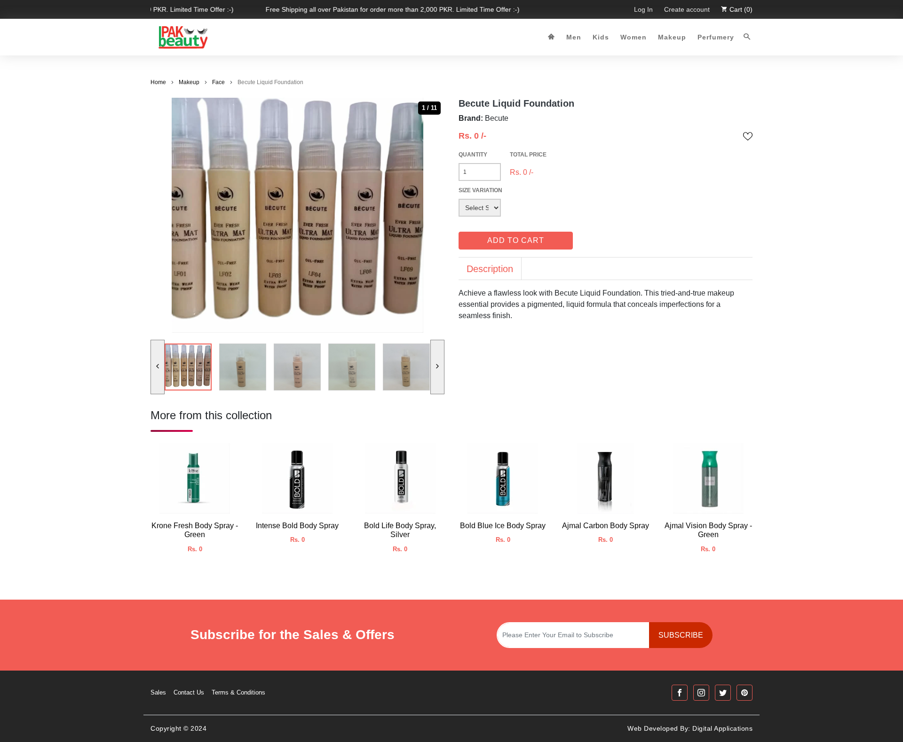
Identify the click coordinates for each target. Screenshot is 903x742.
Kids (601, 37)
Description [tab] (490, 269)
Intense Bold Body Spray (297, 526)
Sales (158, 692)
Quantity (473, 154)
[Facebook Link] (680, 693)
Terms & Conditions (238, 692)
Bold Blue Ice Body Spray (503, 526)
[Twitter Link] (723, 693)
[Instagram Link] (701, 693)
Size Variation (480, 190)
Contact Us (189, 692)
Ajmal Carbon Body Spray (605, 526)
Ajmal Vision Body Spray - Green (708, 530)
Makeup (672, 37)
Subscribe (680, 635)
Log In (643, 9)
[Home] (551, 37)
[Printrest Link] (744, 693)
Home (158, 82)
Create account (687, 9)
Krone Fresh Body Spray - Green (194, 530)
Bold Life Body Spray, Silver (400, 530)
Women (633, 37)
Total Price (528, 154)
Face (218, 82)
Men (573, 37)
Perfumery (715, 37)
